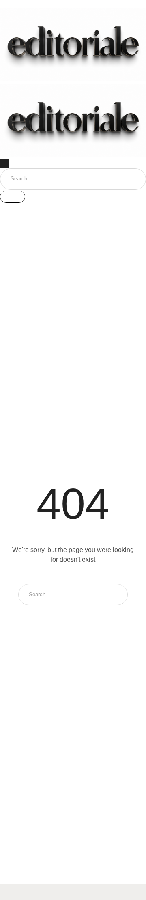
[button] (73, 4)
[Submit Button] (12, 197)
